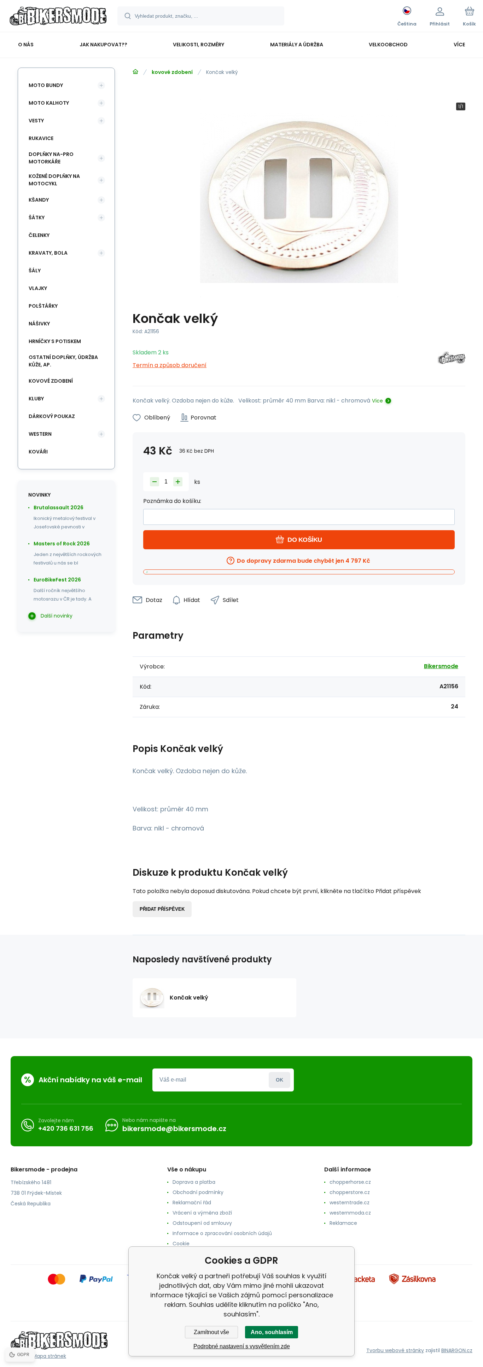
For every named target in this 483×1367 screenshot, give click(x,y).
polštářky (43, 305)
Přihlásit (279, 1080)
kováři (38, 451)
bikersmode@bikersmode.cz (174, 1129)
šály (35, 270)
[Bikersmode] (451, 359)
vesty (36, 120)
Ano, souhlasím (272, 1332)
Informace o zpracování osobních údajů (222, 1233)
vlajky (38, 288)
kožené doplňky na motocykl (54, 180)
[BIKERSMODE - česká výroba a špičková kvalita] (135, 72)
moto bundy (46, 85)
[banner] (58, 17)
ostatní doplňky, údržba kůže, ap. (63, 361)
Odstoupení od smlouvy (202, 1223)
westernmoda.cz (350, 1212)
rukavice (41, 138)
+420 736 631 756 (65, 1128)
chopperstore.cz (350, 1192)
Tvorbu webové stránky (395, 1350)
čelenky (39, 235)
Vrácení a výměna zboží (202, 1212)
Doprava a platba (194, 1182)
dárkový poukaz (52, 416)
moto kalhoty (49, 102)
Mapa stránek (49, 1356)
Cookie (181, 1243)
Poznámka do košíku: (172, 501)
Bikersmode (441, 666)
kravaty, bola (48, 252)
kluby (36, 398)
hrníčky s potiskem (55, 341)
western (40, 434)
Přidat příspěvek (162, 909)
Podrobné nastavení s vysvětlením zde (241, 1346)
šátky (37, 217)
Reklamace (343, 1223)
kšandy (39, 199)
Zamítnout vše (211, 1332)
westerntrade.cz (349, 1202)
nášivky (39, 323)
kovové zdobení (172, 72)
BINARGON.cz (456, 1350)
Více (377, 400)
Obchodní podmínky (198, 1192)
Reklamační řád (192, 1202)
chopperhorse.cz (350, 1182)
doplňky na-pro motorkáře (51, 158)
